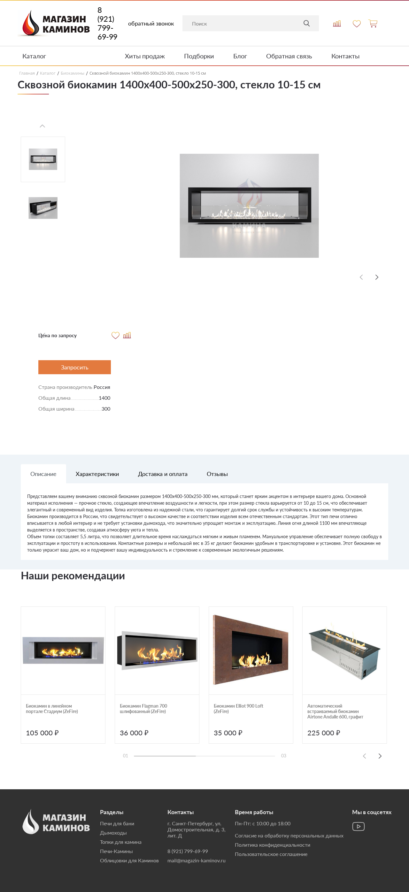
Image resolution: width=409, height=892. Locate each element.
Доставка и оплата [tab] (163, 473)
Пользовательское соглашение (271, 854)
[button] (377, 277)
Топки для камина (121, 842)
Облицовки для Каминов (129, 860)
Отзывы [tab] (217, 473)
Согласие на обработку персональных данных (289, 835)
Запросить (75, 367)
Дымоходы (113, 832)
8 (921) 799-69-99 (107, 23)
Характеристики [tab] (97, 473)
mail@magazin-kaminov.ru (196, 860)
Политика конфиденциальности (272, 845)
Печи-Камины (116, 851)
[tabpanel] (204, 526)
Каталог (34, 56)
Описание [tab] (43, 473)
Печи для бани (117, 823)
